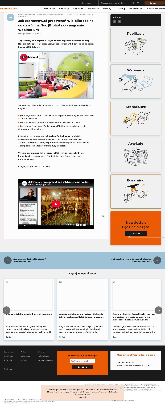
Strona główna (9, 352)
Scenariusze (93, 8)
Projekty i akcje (136, 8)
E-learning (120, 8)
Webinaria (78, 8)
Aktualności (49, 8)
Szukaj (153, 3)
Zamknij (82, 397)
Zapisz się (135, 233)
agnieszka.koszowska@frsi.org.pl (133, 365)
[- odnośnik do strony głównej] (15, 388)
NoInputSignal (129, 400)
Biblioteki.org (22, 14)
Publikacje (64, 8)
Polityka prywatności (45, 360)
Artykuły (107, 8)
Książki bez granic (156, 8)
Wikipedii (113, 390)
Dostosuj (86, 3)
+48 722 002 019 (126, 362)
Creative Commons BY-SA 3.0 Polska (34, 399)
